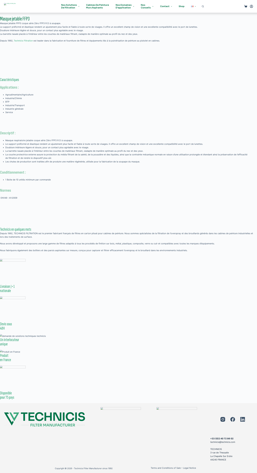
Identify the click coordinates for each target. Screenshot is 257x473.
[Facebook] (232, 419)
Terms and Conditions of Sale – (166, 468)
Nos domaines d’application (124, 6)
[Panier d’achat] (245, 6)
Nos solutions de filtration (69, 6)
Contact (164, 6)
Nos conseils (146, 6)
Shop (181, 6)
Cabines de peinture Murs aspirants (97, 6)
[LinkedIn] (242, 419)
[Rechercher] (203, 6)
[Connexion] (251, 6)
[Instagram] (222, 419)
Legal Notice (189, 468)
